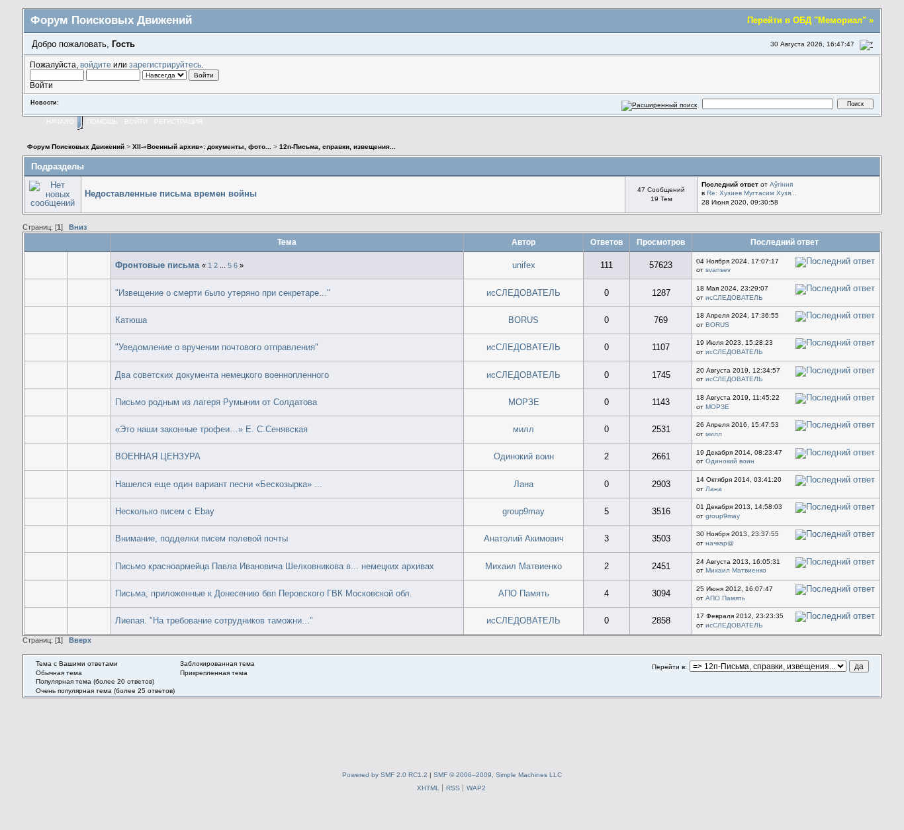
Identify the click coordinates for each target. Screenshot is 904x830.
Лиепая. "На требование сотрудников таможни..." (214, 620)
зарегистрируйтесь (165, 64)
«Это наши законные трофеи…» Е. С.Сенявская (211, 429)
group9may (523, 511)
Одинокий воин (524, 456)
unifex (523, 265)
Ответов (606, 242)
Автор (523, 242)
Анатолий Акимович (524, 538)
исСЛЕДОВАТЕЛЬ (523, 293)
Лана (523, 484)
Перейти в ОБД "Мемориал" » (810, 20)
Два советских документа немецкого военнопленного (222, 375)
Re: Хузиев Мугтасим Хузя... (752, 193)
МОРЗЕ (523, 402)
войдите (95, 64)
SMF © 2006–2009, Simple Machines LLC (497, 774)
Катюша (131, 320)
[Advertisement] (452, 728)
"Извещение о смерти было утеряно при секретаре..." (222, 293)
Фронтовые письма (157, 265)
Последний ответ (785, 242)
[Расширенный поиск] (659, 103)
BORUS (523, 320)
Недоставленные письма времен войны (171, 194)
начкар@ (719, 543)
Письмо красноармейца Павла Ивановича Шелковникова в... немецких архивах (274, 566)
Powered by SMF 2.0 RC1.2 (385, 774)
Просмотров (661, 242)
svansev (718, 269)
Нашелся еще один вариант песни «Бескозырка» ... (218, 484)
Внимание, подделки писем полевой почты (201, 538)
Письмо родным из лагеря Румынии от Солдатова (216, 402)
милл (523, 429)
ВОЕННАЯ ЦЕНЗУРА (158, 456)
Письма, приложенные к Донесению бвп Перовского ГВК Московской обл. (263, 593)
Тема (286, 242)
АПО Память (523, 593)
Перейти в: (669, 666)
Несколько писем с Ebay (164, 511)
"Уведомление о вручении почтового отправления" (216, 347)
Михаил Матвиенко (523, 566)
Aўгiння (781, 184)
